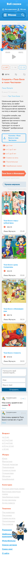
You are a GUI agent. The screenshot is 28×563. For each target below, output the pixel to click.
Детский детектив (10, 464)
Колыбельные (8, 479)
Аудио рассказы (9, 500)
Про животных (8, 512)
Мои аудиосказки (11, 9)
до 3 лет (5, 437)
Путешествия (8, 473)
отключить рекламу (21, 23)
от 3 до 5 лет (7, 440)
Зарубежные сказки (10, 497)
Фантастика (7, 461)
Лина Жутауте (7, 88)
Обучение (6, 476)
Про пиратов (7, 524)
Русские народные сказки (13, 488)
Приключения (8, 467)
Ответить (4, 408)
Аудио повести (8, 503)
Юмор (4, 458)
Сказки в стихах (9, 470)
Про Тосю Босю (14, 96)
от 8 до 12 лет (8, 446)
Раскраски (7, 530)
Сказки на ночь (8, 518)
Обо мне (23, 9)
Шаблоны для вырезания (8, 535)
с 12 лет (5, 449)
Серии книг (7, 549)
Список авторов (9, 545)
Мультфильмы (8, 540)
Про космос (7, 515)
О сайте (5, 553)
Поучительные (8, 521)
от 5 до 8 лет (7, 443)
